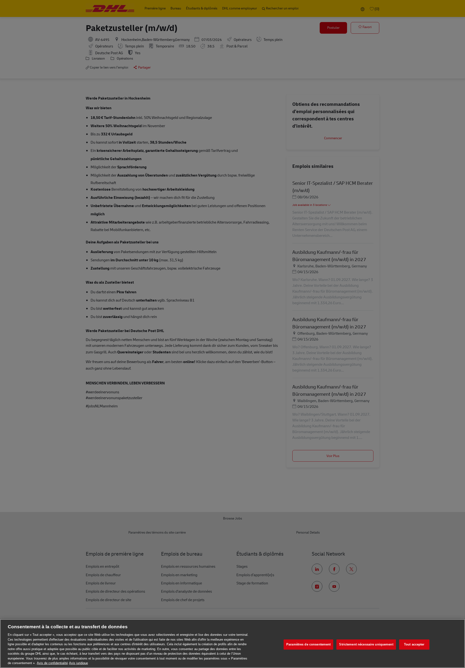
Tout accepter (414, 644)
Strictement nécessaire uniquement (366, 644)
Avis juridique (78, 663)
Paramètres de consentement (308, 644)
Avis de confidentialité (52, 663)
